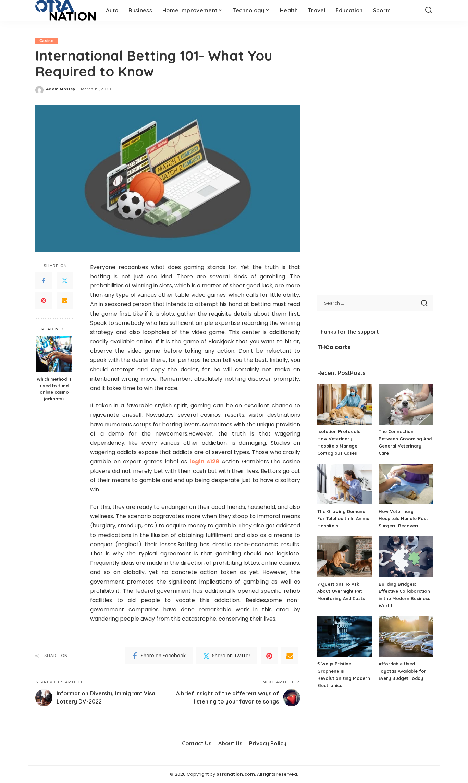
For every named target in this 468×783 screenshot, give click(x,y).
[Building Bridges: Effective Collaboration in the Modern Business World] (406, 556)
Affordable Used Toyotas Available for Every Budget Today (402, 671)
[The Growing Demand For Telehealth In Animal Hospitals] (344, 484)
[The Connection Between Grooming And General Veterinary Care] (406, 404)
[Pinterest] (43, 300)
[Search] (428, 10)
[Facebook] (43, 280)
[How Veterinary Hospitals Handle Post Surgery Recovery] (406, 484)
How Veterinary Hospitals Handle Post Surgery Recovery (403, 518)
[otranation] (65, 10)
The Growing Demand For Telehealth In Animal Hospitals (344, 518)
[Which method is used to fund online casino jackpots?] (54, 354)
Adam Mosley (61, 89)
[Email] (65, 300)
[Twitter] (65, 280)
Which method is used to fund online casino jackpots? (54, 388)
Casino (46, 40)
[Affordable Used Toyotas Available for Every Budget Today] (406, 636)
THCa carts (333, 347)
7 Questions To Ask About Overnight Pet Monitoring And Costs (341, 591)
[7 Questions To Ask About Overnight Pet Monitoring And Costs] (344, 556)
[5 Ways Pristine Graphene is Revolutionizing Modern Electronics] (344, 636)
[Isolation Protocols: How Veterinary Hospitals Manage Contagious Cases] (344, 404)
